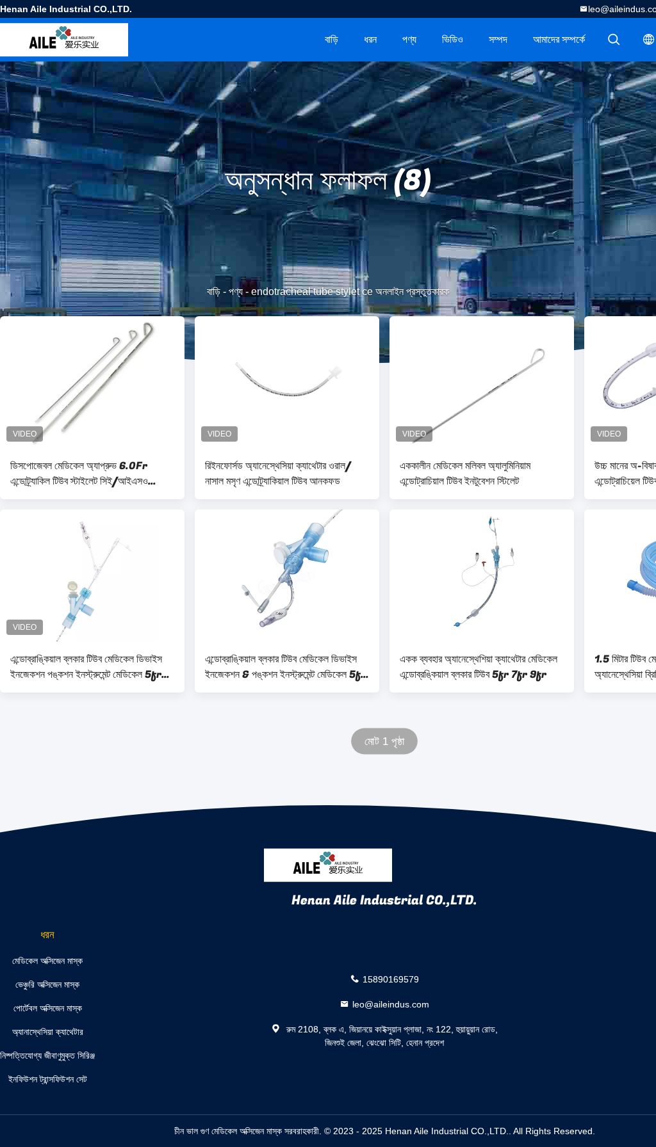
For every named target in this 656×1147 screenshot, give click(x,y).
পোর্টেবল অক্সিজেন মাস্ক (47, 1008)
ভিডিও (452, 39)
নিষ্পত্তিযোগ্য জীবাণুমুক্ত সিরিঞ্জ (47, 1055)
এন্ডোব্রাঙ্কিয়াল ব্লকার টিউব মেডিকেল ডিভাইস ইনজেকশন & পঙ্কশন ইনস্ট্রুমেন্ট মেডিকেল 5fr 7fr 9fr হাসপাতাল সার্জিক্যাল (285, 667)
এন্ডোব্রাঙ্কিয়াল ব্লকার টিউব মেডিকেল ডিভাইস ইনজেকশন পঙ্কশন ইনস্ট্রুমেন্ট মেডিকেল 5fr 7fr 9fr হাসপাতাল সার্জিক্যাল (86, 667)
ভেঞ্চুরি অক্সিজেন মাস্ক (47, 984)
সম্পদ (498, 39)
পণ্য (409, 39)
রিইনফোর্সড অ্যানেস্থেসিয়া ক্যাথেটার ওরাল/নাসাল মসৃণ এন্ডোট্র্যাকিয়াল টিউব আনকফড (278, 473)
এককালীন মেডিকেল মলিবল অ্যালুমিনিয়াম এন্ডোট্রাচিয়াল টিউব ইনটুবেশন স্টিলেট (465, 473)
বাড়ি (331, 39)
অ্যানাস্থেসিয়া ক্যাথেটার (47, 1032)
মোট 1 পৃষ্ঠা (385, 741)
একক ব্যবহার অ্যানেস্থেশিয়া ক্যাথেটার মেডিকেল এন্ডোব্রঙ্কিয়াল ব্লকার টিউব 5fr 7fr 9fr (478, 667)
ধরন (370, 39)
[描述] (614, 39)
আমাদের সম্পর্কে (559, 39)
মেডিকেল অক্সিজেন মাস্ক (47, 961)
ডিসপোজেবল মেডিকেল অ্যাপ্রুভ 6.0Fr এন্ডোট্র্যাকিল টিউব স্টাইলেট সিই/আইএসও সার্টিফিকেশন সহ (79, 473)
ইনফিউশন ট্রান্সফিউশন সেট (47, 1079)
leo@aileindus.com (390, 1004)
